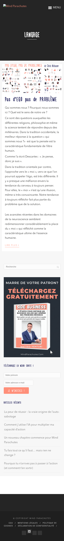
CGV (11, 523)
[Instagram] (29, 531)
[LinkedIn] (34, 532)
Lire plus (12, 245)
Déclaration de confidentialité (36, 526)
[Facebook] (24, 532)
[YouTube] (40, 532)
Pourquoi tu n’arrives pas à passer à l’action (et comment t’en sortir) (31, 466)
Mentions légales (28, 523)
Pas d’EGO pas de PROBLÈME (31, 99)
